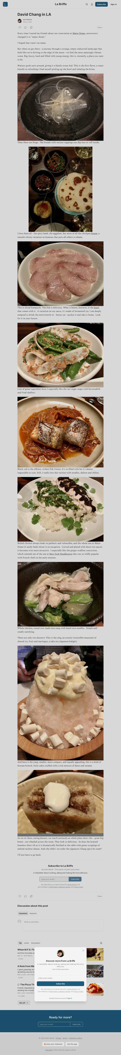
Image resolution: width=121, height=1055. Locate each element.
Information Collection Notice (59, 991)
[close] (83, 950)
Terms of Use (71, 989)
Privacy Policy (78, 991)
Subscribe (60, 983)
